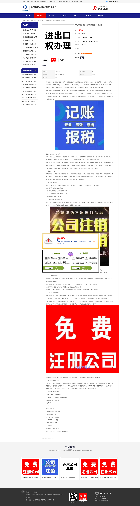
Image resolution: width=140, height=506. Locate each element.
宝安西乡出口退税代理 (29, 54)
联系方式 (100, 16)
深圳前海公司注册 (28, 40)
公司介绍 (64, 16)
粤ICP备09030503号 (41, 494)
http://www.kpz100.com (47, 438)
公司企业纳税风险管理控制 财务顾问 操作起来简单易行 (30, 101)
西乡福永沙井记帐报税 (29, 58)
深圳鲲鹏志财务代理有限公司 (53, 494)
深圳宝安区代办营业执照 (30, 37)
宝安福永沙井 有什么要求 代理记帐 (69, 477)
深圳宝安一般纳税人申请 (30, 44)
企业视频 (51, 16)
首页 (28, 20)
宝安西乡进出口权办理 (29, 51)
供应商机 (39, 16)
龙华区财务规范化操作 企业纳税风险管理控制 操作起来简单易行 (30, 81)
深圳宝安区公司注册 (29, 33)
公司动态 (76, 16)
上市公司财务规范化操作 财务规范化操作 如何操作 (30, 104)
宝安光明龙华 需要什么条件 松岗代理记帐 (90, 477)
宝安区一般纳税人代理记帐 (31, 47)
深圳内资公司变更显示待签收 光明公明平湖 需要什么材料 (36, 477)
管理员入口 (46, 500)
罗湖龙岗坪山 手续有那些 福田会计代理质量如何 (112, 477)
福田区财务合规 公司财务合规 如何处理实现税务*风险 (30, 78)
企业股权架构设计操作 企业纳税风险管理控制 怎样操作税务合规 (30, 97)
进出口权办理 (39, 20)
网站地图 (51, 500)
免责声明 (40, 500)
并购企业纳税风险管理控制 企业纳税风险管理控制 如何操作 (30, 74)
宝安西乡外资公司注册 (29, 61)
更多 (36, 70)
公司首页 (27, 16)
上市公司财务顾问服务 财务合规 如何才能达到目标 (30, 84)
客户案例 (88, 16)
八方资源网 (35, 500)
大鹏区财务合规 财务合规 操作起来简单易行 (30, 87)
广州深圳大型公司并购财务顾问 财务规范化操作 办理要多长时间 (30, 91)
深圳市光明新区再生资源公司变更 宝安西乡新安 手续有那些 (56, 477)
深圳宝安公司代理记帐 (29, 30)
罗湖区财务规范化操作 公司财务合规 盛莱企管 (30, 94)
